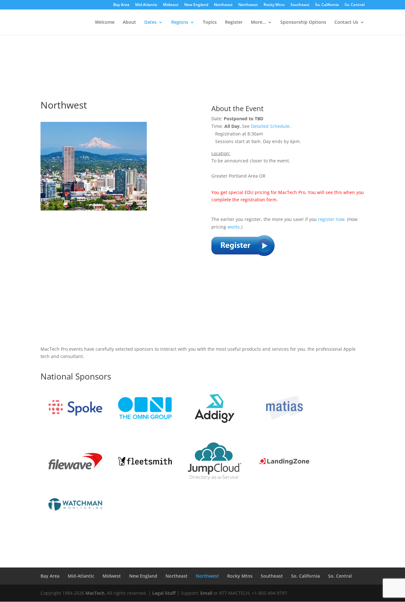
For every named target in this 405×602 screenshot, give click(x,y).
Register (234, 22)
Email (206, 593)
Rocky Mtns (274, 5)
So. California (327, 5)
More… (258, 22)
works (233, 227)
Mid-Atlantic (146, 5)
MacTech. (95, 593)
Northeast (223, 5)
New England (196, 5)
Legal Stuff (164, 593)
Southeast (299, 5)
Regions (179, 22)
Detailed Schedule (270, 126)
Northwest (248, 5)
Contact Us (346, 22)
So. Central (354, 5)
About (129, 22)
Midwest (170, 5)
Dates (150, 22)
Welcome (105, 22)
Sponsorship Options (303, 22)
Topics (210, 22)
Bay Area (121, 5)
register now (331, 219)
